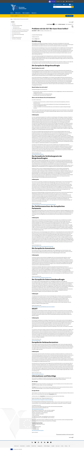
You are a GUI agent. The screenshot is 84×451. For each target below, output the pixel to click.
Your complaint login (58, 4)
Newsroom (34, 12)
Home (11, 19)
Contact (66, 4)
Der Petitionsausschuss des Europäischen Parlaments (19, 31)
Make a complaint (25, 12)
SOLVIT (13, 35)
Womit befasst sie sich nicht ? (17, 28)
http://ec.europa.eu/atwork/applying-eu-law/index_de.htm (41, 277)
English (71, 4)
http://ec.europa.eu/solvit (36, 340)
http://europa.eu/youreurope (37, 399)
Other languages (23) (69, 24)
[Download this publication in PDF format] (73, 26)
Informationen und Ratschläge (16, 38)
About (12, 12)
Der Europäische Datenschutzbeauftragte (18, 34)
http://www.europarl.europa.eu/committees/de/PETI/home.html (42, 246)
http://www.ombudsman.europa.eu (38, 154)
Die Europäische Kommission (16, 32)
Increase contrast (70, 1)
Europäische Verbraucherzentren (16, 37)
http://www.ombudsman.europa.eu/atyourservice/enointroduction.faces (44, 204)
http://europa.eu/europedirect (47, 399)
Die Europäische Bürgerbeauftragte (17, 25)
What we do (17, 12)
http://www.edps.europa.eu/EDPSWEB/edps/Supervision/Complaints (43, 306)
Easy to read (53, 1)
